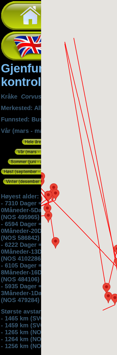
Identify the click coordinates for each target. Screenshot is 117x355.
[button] (106, 288)
